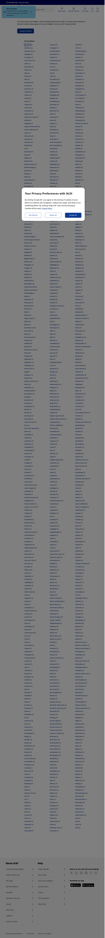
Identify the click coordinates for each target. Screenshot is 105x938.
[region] (53, 204)
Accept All (73, 215)
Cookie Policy (47, 208)
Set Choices (33, 215)
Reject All (53, 215)
